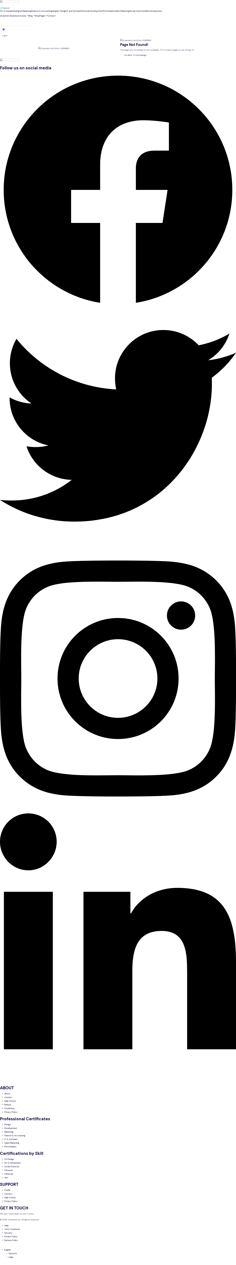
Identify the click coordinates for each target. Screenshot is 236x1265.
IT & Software (10, 1139)
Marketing (9, 1132)
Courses (22, 15)
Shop (37, 15)
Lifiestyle (8, 1174)
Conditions (9, 1108)
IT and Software (74, 11)
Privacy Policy (10, 1112)
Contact (52, 15)
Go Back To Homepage (135, 55)
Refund (7, 1104)
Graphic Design (59, 11)
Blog (31, 15)
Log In (4, 35)
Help (6, 1225)
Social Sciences (137, 11)
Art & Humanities (8, 11)
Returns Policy (11, 1240)
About (7, 1093)
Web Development (153, 11)
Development (10, 1128)
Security (8, 1233)
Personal (8, 1170)
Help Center (10, 1101)
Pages (43, 15)
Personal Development (92, 11)
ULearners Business (9, 15)
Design (7, 1124)
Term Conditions (12, 1229)
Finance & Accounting (41, 11)
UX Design (9, 1159)
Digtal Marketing (23, 11)
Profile (7, 1190)
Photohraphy (109, 11)
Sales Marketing (122, 11)
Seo (6, 1177)
